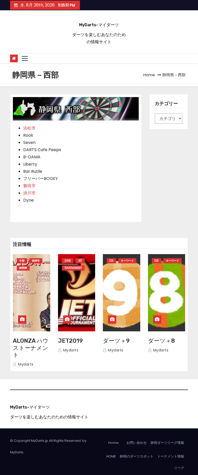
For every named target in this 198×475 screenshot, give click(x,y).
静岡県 (23, 268)
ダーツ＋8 (161, 340)
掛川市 (29, 193)
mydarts (25, 364)
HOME (111, 456)
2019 (67, 261)
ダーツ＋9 (116, 340)
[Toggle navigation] (25, 58)
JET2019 (70, 340)
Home (149, 74)
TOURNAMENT (73, 268)
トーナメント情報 (170, 456)
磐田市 (29, 186)
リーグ (179, 467)
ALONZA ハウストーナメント (30, 347)
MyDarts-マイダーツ (99, 24)
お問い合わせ (137, 442)
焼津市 (36, 261)
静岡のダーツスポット (136, 456)
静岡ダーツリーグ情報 (167, 442)
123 (111, 261)
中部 (21, 261)
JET (80, 261)
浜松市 (29, 128)
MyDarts (16, 452)
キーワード (127, 261)
